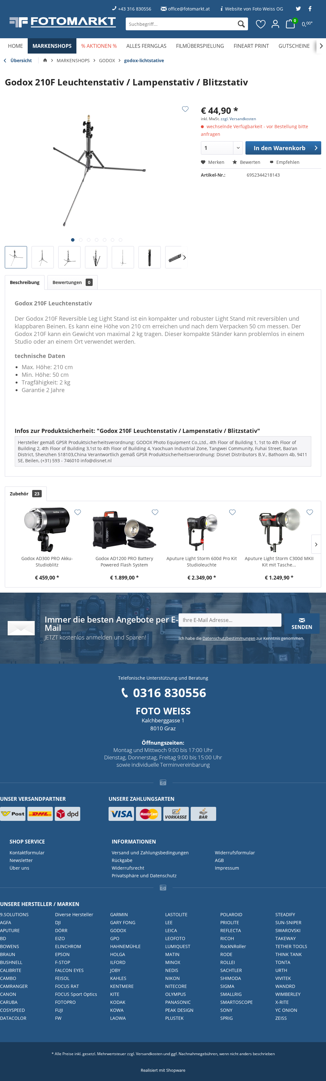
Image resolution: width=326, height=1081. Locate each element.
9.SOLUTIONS (14, 914)
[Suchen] (241, 24)
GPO (114, 938)
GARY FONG (122, 922)
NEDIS (171, 970)
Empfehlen (287, 162)
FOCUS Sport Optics (76, 994)
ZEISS (281, 1018)
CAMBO (8, 978)
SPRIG (226, 1018)
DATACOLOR (13, 1018)
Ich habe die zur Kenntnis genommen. (241, 638)
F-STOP (62, 962)
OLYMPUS (175, 994)
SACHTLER (231, 970)
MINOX (172, 962)
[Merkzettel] (261, 24)
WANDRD (285, 986)
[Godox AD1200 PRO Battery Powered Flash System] (124, 530)
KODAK (117, 1002)
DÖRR (61, 930)
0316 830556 (169, 692)
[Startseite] (45, 61)
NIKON (172, 978)
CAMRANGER (14, 986)
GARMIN (119, 914)
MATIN (172, 954)
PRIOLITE (229, 922)
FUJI (59, 1010)
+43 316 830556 (134, 9)
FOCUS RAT (67, 986)
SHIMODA (230, 978)
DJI (58, 922)
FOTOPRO (65, 1002)
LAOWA (118, 1018)
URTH (281, 970)
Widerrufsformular (235, 853)
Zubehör (24, 494)
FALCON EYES (69, 970)
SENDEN (302, 627)
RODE (226, 954)
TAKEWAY (285, 938)
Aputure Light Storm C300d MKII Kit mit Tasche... (279, 561)
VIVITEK (283, 978)
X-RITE (282, 1002)
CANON (8, 994)
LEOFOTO (175, 938)
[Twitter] (298, 9)
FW (58, 1018)
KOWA (117, 1010)
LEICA (171, 930)
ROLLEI (227, 962)
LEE (169, 922)
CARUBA (9, 1002)
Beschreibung (24, 282)
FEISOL (62, 978)
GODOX (118, 930)
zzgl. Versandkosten (238, 118)
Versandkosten (149, 1053)
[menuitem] (187, 24)
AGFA (5, 922)
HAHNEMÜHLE (125, 946)
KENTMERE (122, 986)
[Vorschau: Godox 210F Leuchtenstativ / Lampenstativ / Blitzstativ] (16, 257)
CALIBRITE (10, 970)
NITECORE (176, 986)
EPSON (62, 954)
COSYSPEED (12, 1010)
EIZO (60, 938)
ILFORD (117, 962)
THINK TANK (288, 954)
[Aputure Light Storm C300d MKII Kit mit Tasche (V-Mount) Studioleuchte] (279, 530)
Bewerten (250, 162)
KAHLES (118, 978)
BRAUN (7, 954)
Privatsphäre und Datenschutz (144, 876)
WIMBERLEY (288, 994)
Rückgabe (122, 860)
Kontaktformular (27, 853)
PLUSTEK (174, 1018)
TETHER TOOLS (291, 946)
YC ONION (286, 1010)
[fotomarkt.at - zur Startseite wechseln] (63, 22)
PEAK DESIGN (179, 1010)
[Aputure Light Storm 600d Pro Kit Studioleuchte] (201, 530)
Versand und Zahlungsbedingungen (150, 853)
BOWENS (9, 946)
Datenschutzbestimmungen (228, 638)
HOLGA (117, 954)
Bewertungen (71, 282)
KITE (114, 994)
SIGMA (227, 986)
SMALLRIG (231, 994)
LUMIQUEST (177, 946)
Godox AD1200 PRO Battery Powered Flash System (124, 561)
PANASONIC (178, 1002)
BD (3, 938)
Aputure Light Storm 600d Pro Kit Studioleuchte (202, 561)
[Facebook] (310, 9)
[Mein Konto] (275, 24)
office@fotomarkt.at (189, 9)
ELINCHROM (68, 946)
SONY (226, 1010)
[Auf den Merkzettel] (185, 109)
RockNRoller (233, 946)
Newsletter (21, 860)
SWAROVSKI (288, 930)
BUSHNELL (11, 962)
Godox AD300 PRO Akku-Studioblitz (47, 561)
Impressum (227, 868)
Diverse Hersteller (74, 914)
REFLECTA (230, 930)
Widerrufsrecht (128, 868)
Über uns (19, 868)
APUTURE (10, 930)
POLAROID (231, 914)
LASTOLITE (176, 914)
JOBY (115, 970)
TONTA (282, 962)
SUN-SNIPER (288, 922)
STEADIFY (285, 914)
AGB (219, 860)
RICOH (227, 938)
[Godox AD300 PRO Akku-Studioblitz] (46, 530)
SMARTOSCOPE (236, 1002)
